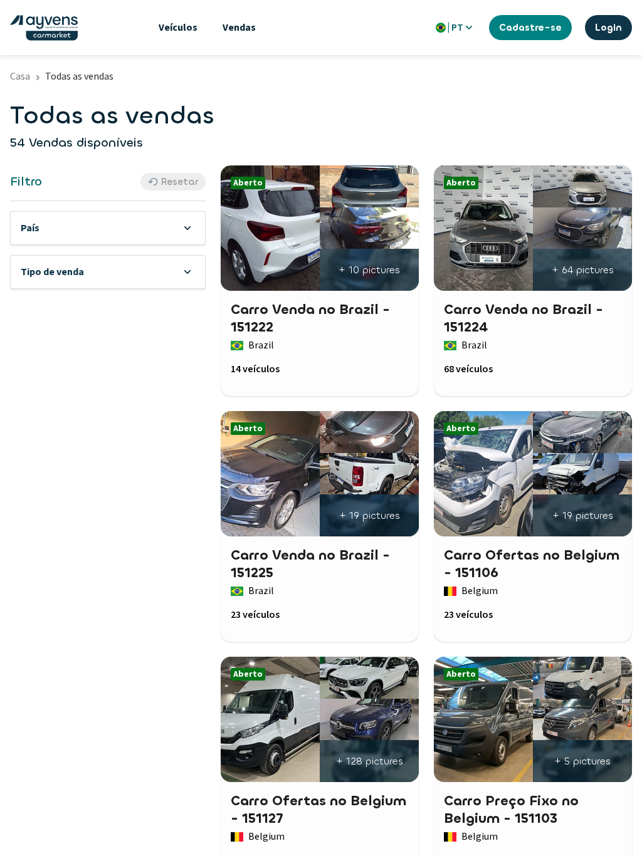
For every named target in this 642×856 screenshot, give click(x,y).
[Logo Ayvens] (44, 28)
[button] (108, 228)
